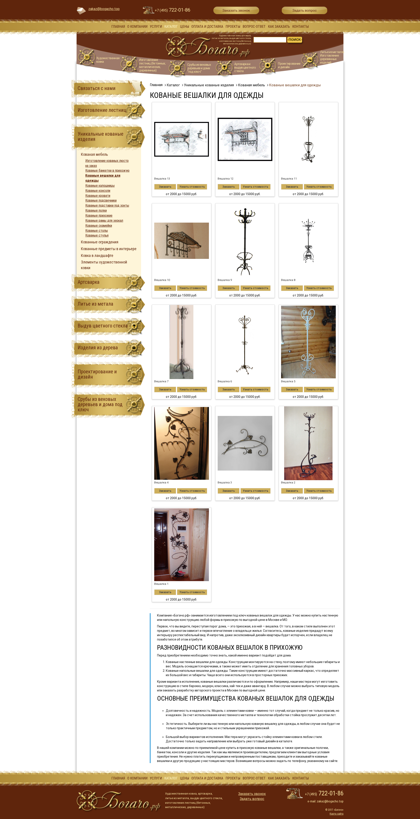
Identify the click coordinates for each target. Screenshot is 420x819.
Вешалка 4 (161, 482)
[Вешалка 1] (181, 545)
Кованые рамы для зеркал (104, 220)
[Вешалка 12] (245, 139)
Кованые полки (96, 210)
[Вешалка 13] (181, 139)
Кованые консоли (97, 191)
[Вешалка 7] (181, 342)
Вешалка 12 (225, 178)
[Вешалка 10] (181, 240)
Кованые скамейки (98, 225)
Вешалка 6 (225, 381)
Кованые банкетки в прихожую (107, 170)
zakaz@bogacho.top (104, 9)
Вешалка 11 (289, 178)
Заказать (165, 186)
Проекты (233, 26)
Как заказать (279, 26)
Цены (184, 26)
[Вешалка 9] (245, 240)
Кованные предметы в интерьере (108, 248)
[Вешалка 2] (308, 443)
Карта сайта (336, 813)
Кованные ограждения (99, 242)
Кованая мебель (94, 154)
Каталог (171, 26)
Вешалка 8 (288, 280)
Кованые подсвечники (101, 200)
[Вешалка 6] (245, 342)
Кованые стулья (96, 235)
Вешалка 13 (162, 178)
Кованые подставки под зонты (107, 205)
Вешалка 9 (225, 280)
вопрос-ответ (254, 26)
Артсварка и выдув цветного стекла (245, 67)
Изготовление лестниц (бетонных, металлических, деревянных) (152, 65)
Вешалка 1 (161, 583)
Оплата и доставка (207, 26)
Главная (118, 26)
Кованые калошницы (100, 186)
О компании (137, 26)
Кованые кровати (97, 196)
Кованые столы (96, 231)
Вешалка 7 (161, 381)
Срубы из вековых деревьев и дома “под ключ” (199, 68)
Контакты (300, 26)
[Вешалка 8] (308, 240)
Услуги (156, 26)
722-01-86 (172, 10)
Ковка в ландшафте (97, 255)
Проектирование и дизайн (289, 65)
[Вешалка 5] (308, 342)
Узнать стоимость (192, 186)
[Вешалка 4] (181, 443)
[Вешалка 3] (245, 443)
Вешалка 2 (288, 482)
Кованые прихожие (98, 215)
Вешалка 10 (162, 280)
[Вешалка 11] (308, 139)
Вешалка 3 (225, 482)
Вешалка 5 (288, 381)
